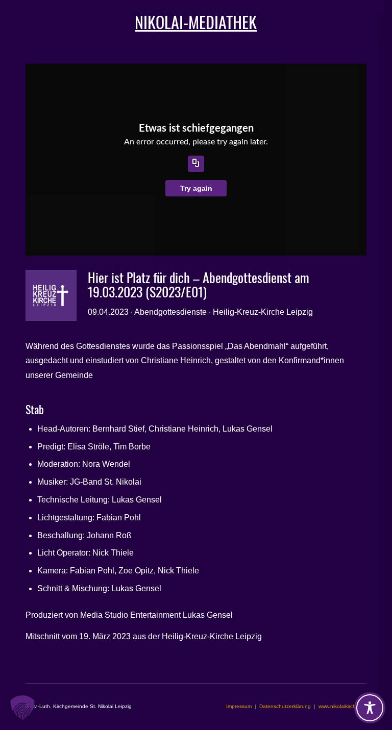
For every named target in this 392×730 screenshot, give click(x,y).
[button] (22, 707)
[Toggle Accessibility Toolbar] (369, 707)
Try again (196, 188)
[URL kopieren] (196, 164)
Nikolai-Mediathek (196, 22)
